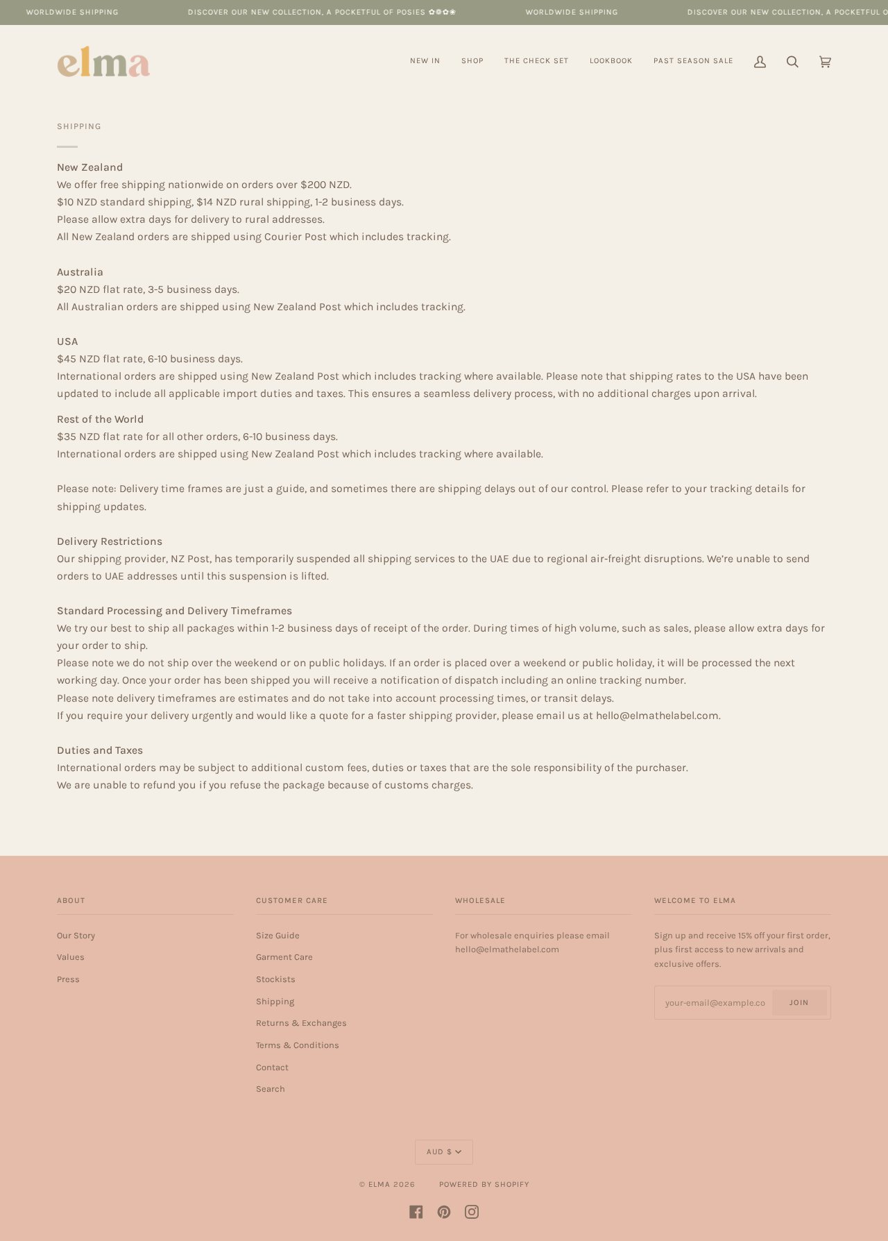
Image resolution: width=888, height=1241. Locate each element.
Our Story (76, 935)
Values (71, 957)
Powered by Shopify (484, 1184)
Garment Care (284, 957)
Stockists (276, 979)
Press (68, 979)
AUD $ (439, 1151)
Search (270, 1088)
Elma (379, 1184)
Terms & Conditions (297, 1045)
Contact (272, 1067)
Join (799, 1002)
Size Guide (278, 935)
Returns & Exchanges (301, 1023)
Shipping (275, 1001)
